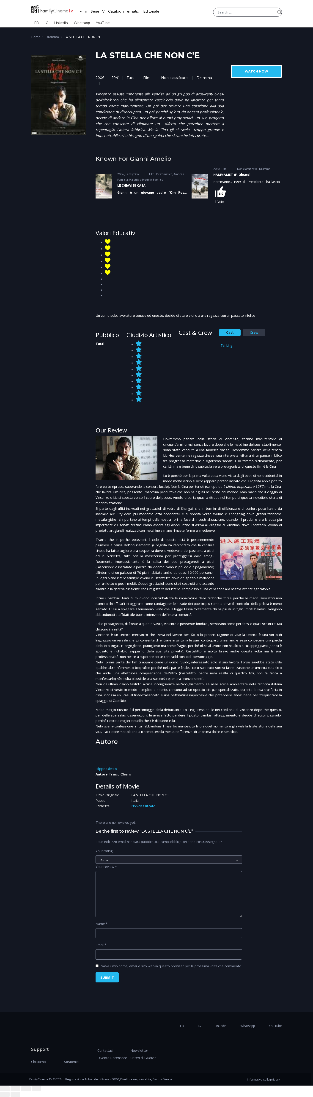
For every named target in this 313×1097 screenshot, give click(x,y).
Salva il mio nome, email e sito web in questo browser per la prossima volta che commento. (171, 966)
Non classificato (174, 77)
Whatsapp (82, 23)
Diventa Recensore (112, 1057)
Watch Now (256, 71)
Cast (229, 332)
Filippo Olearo (106, 768)
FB (36, 23)
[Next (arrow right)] (15, 1094)
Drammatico (164, 174)
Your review (106, 866)
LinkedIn (61, 23)
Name (101, 923)
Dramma (52, 37)
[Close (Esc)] (5, 1088)
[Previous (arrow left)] (5, 1094)
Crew (254, 332)
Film (83, 11)
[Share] (15, 1088)
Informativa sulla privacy (263, 1079)
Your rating (104, 850)
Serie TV (97, 11)
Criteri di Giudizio (143, 1057)
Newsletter (139, 1050)
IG (46, 23)
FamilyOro (132, 174)
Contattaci (105, 1050)
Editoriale (151, 11)
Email (101, 944)
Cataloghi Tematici (124, 11)
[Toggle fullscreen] (26, 1088)
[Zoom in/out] (36, 1088)
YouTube (103, 23)
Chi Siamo (38, 1061)
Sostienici (71, 1061)
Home (35, 37)
